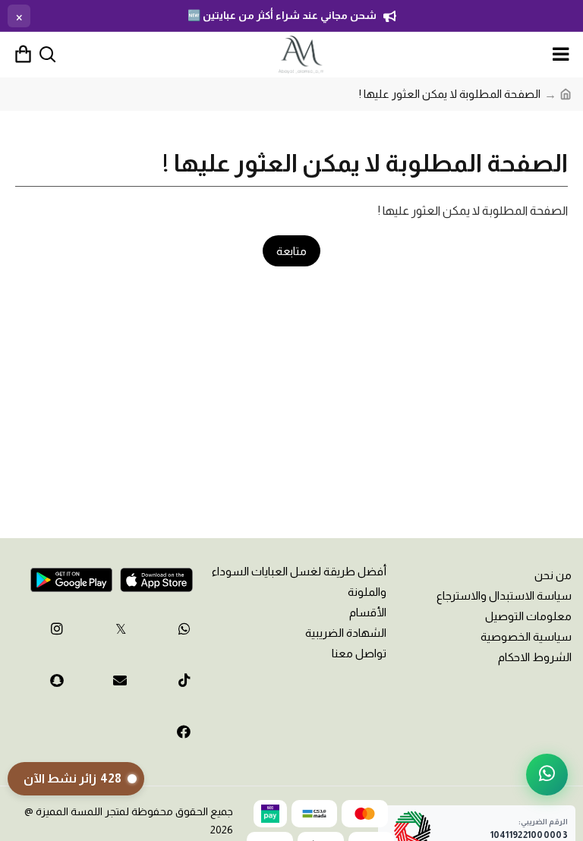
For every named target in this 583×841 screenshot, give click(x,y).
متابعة (291, 250)
